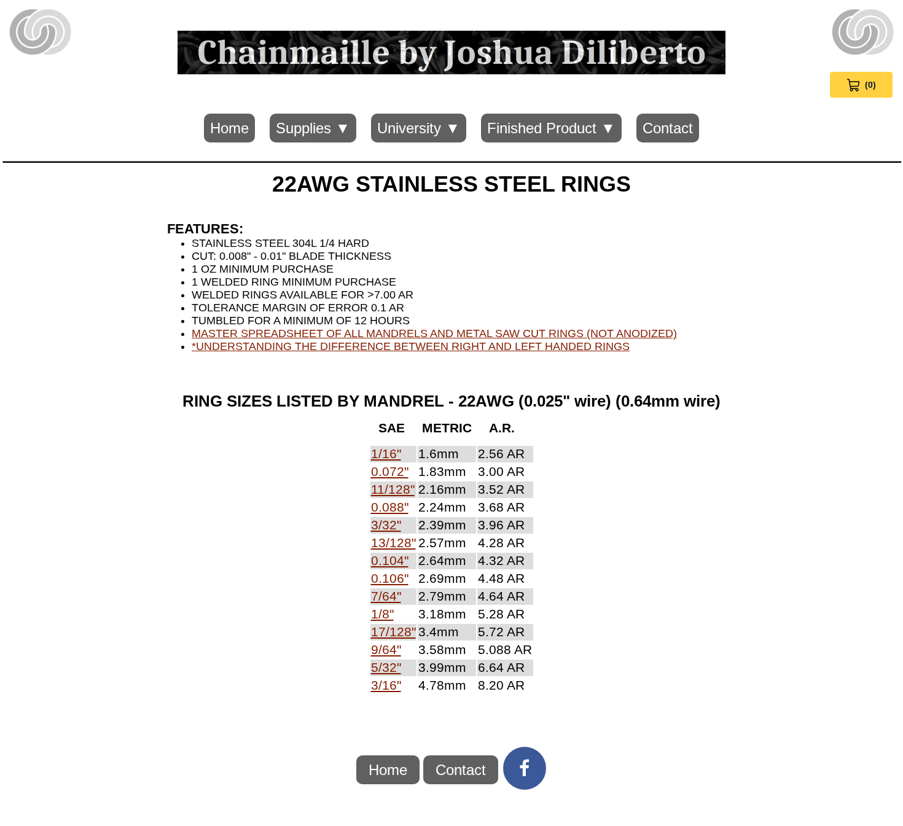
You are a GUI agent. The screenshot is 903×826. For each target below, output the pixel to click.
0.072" (389, 471)
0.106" (389, 578)
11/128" (393, 489)
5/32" (386, 667)
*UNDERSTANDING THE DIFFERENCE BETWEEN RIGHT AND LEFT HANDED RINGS (411, 346)
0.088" (389, 507)
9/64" (386, 649)
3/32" (386, 525)
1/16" (386, 453)
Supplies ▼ (313, 128)
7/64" (386, 596)
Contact (668, 128)
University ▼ (418, 128)
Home (229, 128)
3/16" (386, 685)
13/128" (393, 543)
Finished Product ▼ (551, 128)
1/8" (382, 614)
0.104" (389, 560)
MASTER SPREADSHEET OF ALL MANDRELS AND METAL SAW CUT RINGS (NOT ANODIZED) (434, 333)
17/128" (393, 632)
